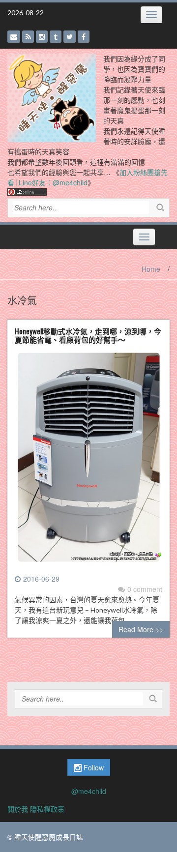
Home (151, 269)
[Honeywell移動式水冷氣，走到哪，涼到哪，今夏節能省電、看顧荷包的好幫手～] (88, 461)
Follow (93, 767)
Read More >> (140, 629)
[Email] (13, 36)
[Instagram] (42, 36)
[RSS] (28, 36)
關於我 (17, 809)
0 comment (144, 589)
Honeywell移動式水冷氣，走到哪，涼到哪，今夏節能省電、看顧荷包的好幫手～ (88, 335)
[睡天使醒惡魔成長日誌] (51, 97)
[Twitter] (69, 36)
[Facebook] (83, 36)
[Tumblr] (55, 36)
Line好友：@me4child (53, 182)
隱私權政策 (47, 809)
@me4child (88, 791)
